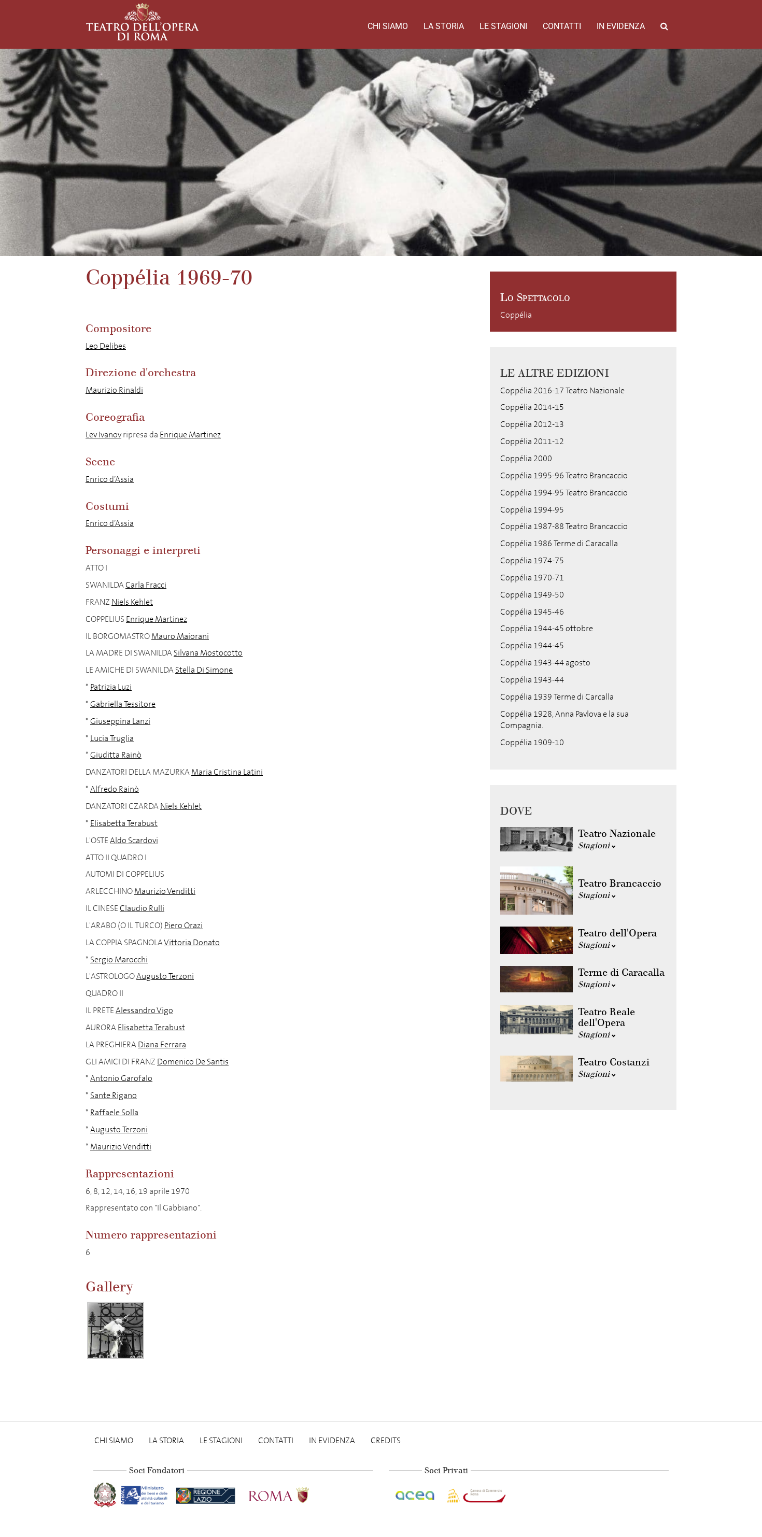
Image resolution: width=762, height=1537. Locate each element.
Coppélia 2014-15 (532, 407)
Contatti (562, 26)
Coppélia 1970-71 (532, 577)
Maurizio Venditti (164, 891)
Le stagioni (503, 26)
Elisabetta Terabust (124, 823)
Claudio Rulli (142, 908)
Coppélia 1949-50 (532, 594)
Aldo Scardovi (134, 840)
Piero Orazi (183, 925)
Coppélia (516, 314)
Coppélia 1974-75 (532, 560)
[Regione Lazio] (206, 1493)
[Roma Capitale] (292, 1493)
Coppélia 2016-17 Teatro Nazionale (562, 390)
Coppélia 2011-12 (532, 441)
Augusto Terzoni (165, 976)
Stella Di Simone (204, 669)
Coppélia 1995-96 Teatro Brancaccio (564, 475)
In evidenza (621, 26)
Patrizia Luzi (111, 686)
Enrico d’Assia (110, 479)
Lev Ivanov (103, 434)
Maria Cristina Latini (227, 771)
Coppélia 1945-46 (532, 611)
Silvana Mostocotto (208, 652)
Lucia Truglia (112, 738)
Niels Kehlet (132, 601)
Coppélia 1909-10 (532, 742)
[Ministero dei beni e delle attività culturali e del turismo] (146, 1493)
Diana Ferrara (162, 1044)
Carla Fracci (145, 584)
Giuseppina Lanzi (120, 721)
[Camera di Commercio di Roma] (475, 1493)
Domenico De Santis (193, 1061)
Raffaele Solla (114, 1112)
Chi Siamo (388, 26)
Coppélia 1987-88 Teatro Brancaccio (564, 526)
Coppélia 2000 (526, 458)
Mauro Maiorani (180, 636)
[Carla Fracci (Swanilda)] (116, 1330)
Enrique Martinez (190, 434)
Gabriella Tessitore (123, 704)
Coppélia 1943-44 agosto (545, 662)
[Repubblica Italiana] (106, 1493)
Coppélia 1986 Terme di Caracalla (559, 543)
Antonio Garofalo (121, 1078)
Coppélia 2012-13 (532, 424)
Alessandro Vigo (144, 1010)
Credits (386, 1440)
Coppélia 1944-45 (532, 645)
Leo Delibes (106, 345)
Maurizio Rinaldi (114, 390)
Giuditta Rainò (116, 754)
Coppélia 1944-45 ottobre (546, 628)
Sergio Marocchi (119, 959)
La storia (444, 26)
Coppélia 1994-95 (532, 509)
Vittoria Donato (192, 942)
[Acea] (416, 1493)
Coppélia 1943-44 (532, 679)
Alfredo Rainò (114, 789)
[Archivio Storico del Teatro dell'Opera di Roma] (142, 21)
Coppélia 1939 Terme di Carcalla (557, 696)
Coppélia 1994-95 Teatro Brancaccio (564, 492)
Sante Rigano (113, 1095)
